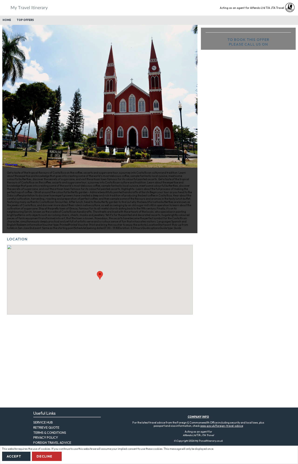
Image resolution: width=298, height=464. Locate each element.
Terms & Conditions (49, 433)
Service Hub (43, 422)
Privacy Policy (45, 437)
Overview (11, 164)
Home (7, 20)
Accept (14, 456)
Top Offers (25, 20)
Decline (44, 456)
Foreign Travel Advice (52, 443)
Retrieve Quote (46, 427)
